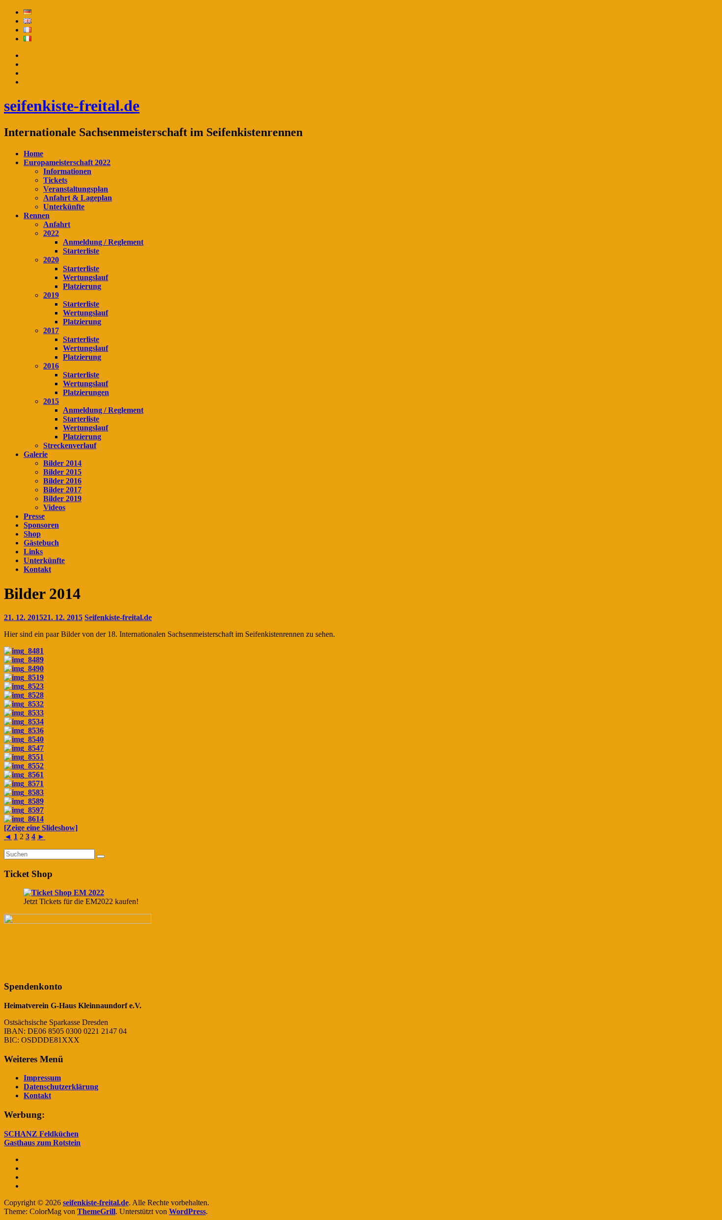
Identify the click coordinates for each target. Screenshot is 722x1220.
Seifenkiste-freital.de (118, 617)
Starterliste (81, 251)
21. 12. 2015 (43, 617)
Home (33, 153)
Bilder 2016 (62, 481)
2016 (51, 366)
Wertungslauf (85, 277)
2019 (51, 295)
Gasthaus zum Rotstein (42, 1142)
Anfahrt (56, 224)
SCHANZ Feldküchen (41, 1134)
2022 (51, 233)
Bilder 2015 (62, 472)
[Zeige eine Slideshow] (41, 827)
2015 (51, 401)
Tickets (55, 180)
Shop (32, 534)
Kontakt (37, 569)
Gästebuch (41, 543)
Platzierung (82, 286)
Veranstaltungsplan (75, 189)
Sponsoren (41, 525)
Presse (34, 516)
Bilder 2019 (62, 498)
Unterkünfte (63, 206)
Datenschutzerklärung (61, 1086)
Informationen (67, 171)
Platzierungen (86, 392)
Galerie (36, 454)
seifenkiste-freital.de (71, 105)
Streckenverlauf (69, 445)
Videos (54, 507)
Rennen (37, 215)
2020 (51, 259)
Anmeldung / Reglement (103, 242)
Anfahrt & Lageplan (77, 198)
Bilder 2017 (62, 489)
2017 (51, 330)
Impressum (42, 1078)
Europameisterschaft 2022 (67, 162)
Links (33, 551)
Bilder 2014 (62, 463)
